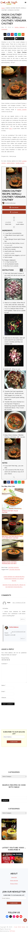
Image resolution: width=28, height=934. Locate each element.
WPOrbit (12, 931)
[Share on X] (5, 34)
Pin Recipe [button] (15, 212)
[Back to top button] (25, 920)
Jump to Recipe (10, 38)
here (11, 128)
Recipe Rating (5, 658)
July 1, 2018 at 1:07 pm (18, 602)
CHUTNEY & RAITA (13, 567)
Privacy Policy (14, 883)
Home (3, 8)
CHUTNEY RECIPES (14, 569)
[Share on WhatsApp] (19, 34)
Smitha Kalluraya (13, 627)
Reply (23, 619)
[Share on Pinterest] (12, 34)
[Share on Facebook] (8, 34)
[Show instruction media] (21, 270)
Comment (4, 663)
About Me (14, 877)
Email (3, 691)
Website (3, 697)
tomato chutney (22, 109)
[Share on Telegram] (15, 34)
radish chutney (11, 163)
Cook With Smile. (20, 927)
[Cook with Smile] (9, 4)
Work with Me (14, 880)
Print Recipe (20, 38)
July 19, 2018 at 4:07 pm (18, 631)
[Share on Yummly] (23, 34)
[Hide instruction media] (24, 270)
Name (3, 685)
